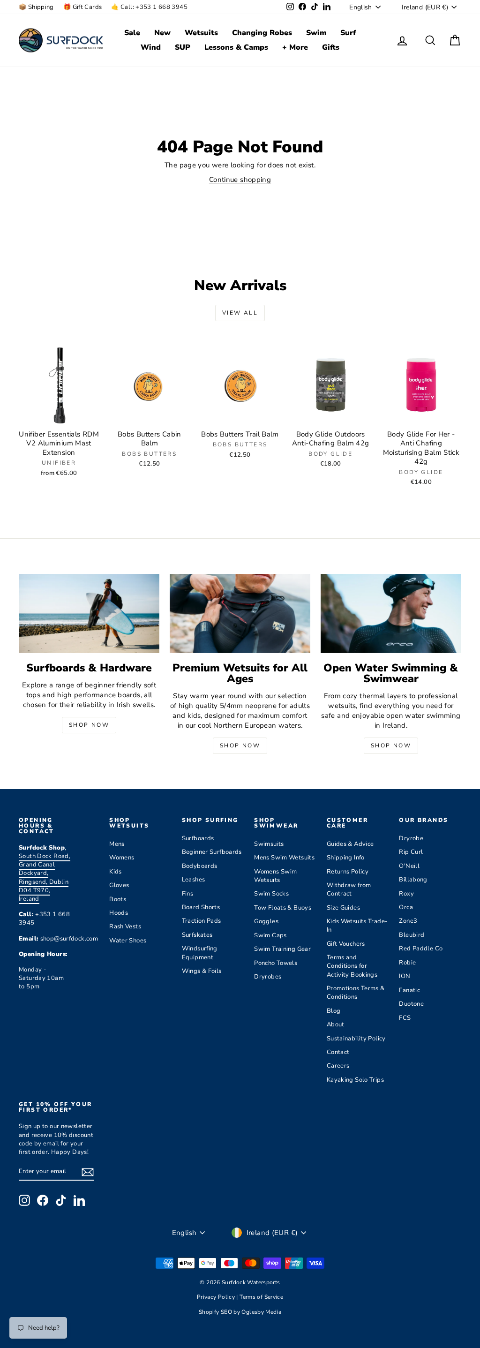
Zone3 (408, 921)
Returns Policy (347, 871)
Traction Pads (201, 921)
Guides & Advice (350, 844)
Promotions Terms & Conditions (356, 992)
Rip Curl (411, 852)
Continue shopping (240, 179)
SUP (182, 47)
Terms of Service (261, 1297)
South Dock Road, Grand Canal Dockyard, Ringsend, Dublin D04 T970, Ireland (44, 877)
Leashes (193, 879)
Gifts (330, 47)
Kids (115, 871)
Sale (132, 33)
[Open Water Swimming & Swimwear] (391, 613)
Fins (188, 893)
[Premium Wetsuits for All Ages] (240, 613)
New (162, 33)
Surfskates (197, 935)
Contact (338, 1052)
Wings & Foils (202, 971)
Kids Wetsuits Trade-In (357, 925)
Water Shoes (127, 940)
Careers (338, 1066)
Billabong (413, 879)
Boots (117, 899)
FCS (405, 1018)
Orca (406, 907)
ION (404, 976)
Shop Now (89, 725)
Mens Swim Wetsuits (284, 857)
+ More (295, 47)
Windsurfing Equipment (200, 952)
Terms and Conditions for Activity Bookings (352, 966)
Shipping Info (346, 857)
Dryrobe (411, 838)
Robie (407, 962)
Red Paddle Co (420, 948)
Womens (121, 857)
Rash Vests (125, 926)
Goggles (266, 921)
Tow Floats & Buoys (282, 908)
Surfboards (198, 838)
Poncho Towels (275, 963)
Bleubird (411, 935)
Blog (334, 1011)
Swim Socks (271, 893)
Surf (348, 33)
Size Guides (343, 908)
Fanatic (409, 990)
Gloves (119, 885)
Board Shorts (201, 907)
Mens (117, 844)
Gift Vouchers (346, 944)
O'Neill (409, 866)
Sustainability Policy (356, 1038)
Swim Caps (270, 935)
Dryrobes (267, 976)
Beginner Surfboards (212, 852)
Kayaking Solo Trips (355, 1080)
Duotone (411, 1004)
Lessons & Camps (236, 47)
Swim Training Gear (282, 949)
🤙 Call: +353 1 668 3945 (149, 7)
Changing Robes (262, 33)
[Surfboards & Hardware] (89, 613)
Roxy (406, 893)
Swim (316, 33)
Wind (151, 47)
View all (240, 312)
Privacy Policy (217, 1297)
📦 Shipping (36, 7)
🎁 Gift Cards (82, 7)
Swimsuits (269, 844)
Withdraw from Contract (349, 889)
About (336, 1024)
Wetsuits (201, 33)
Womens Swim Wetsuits (275, 875)
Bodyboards (200, 866)
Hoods (118, 913)
